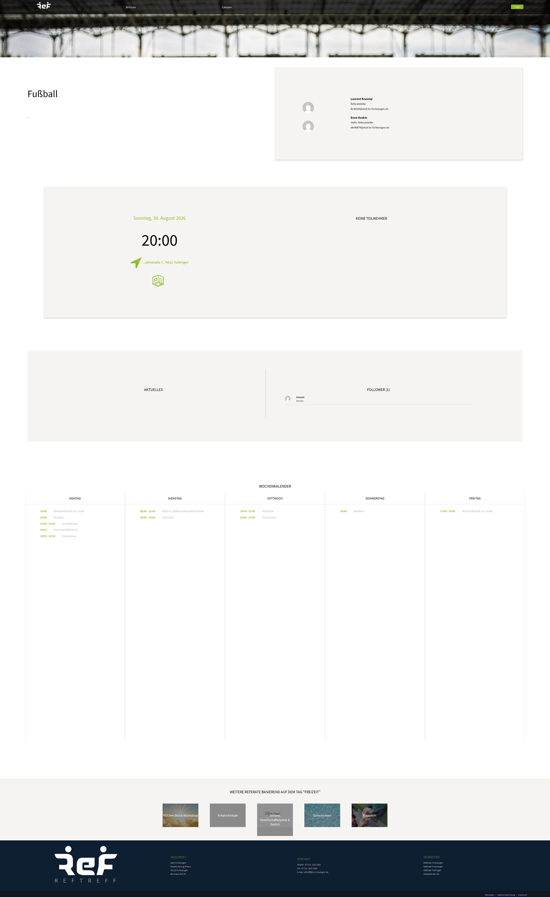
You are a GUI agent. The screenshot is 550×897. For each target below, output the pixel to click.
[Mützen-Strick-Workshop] (180, 831)
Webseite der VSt (431, 873)
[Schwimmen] (322, 831)
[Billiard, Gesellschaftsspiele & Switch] (275, 831)
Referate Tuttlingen (432, 870)
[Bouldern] (369, 831)
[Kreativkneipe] (227, 831)
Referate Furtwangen (433, 862)
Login (517, 6)
